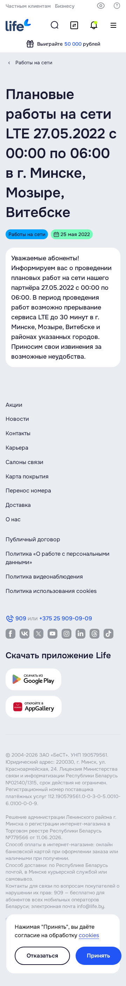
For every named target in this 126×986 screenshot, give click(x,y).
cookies (89, 935)
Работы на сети (33, 62)
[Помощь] (116, 5)
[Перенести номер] (74, 25)
